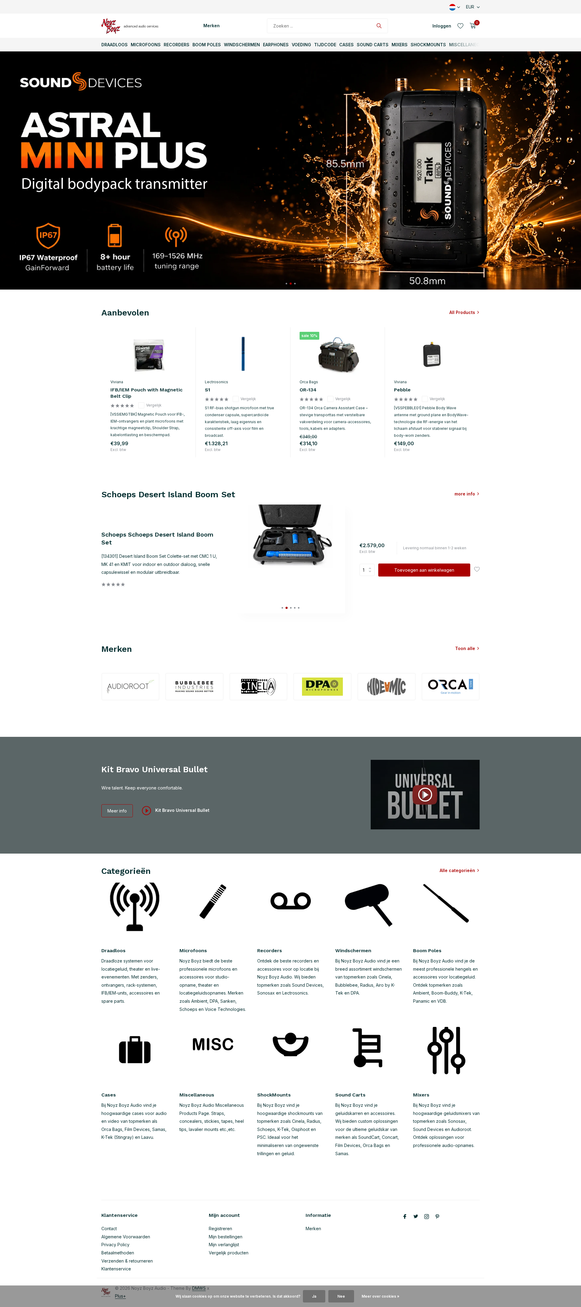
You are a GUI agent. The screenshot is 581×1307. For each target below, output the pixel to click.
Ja (314, 1296)
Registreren (220, 1228)
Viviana (116, 382)
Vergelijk (154, 405)
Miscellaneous (467, 44)
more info (465, 493)
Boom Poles (206, 44)
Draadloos (114, 44)
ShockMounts (428, 44)
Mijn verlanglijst (224, 1244)
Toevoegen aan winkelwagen (424, 570)
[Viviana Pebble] (432, 354)
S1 (207, 390)
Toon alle (465, 648)
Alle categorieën (457, 870)
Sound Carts (373, 44)
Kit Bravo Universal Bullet (181, 810)
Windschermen (242, 44)
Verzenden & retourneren (127, 1260)
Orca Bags (309, 382)
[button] (286, 283)
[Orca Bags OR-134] (338, 354)
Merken (211, 25)
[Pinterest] (437, 1216)
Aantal (368, 570)
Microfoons (146, 44)
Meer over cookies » (380, 1296)
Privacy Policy (115, 1244)
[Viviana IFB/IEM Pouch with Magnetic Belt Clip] (148, 354)
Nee (341, 1296)
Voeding (301, 44)
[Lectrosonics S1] (243, 354)
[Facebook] (404, 1216)
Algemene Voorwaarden (125, 1236)
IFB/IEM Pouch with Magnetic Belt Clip (146, 393)
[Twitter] (415, 1216)
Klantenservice (116, 1268)
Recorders (176, 44)
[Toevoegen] (180, 450)
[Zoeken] (379, 26)
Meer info (117, 810)
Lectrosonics (216, 382)
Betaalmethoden (117, 1252)
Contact (109, 1228)
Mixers (400, 44)
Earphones (276, 44)
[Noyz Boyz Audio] (131, 26)
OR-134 (308, 390)
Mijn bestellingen (225, 1236)
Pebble (402, 390)
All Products (462, 312)
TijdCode (325, 44)
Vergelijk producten (228, 1252)
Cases (346, 44)
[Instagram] (426, 1216)
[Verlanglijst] (460, 25)
